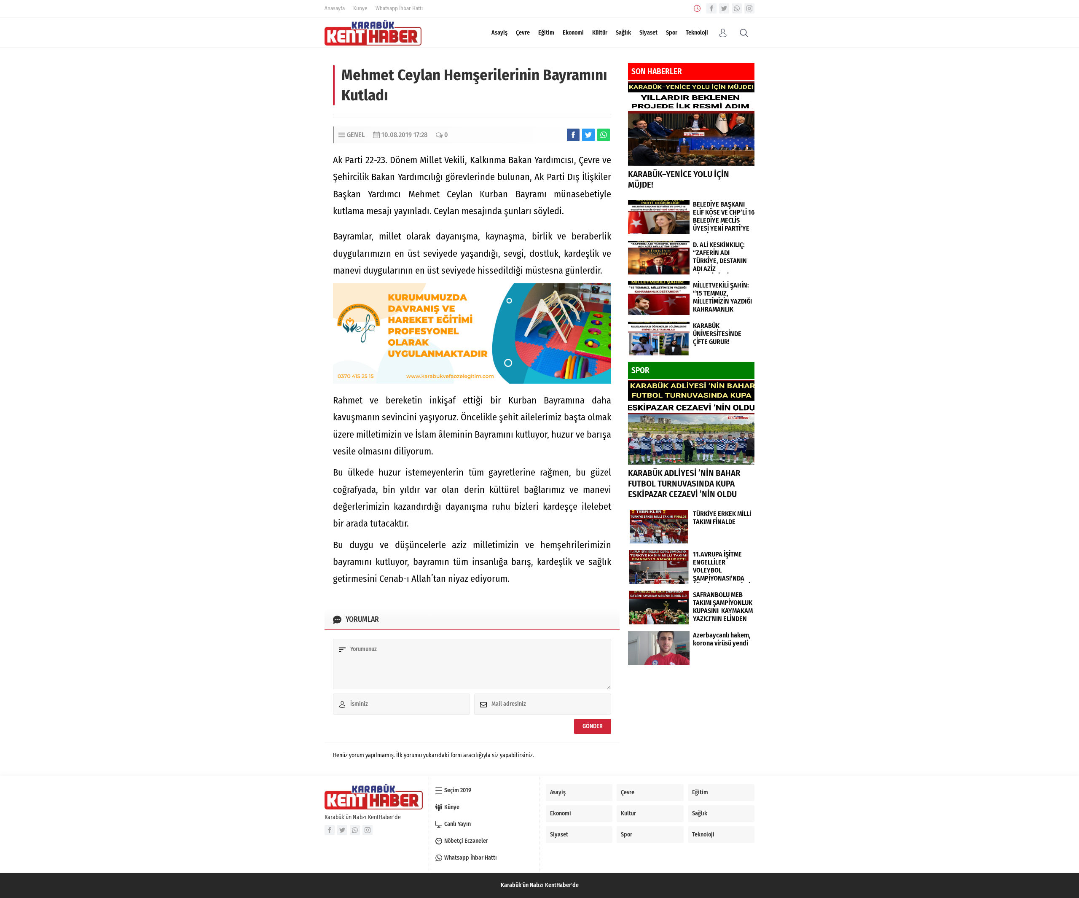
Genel (356, 135)
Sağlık (623, 32)
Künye (360, 8)
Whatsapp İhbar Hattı (399, 8)
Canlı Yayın (457, 824)
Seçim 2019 (457, 790)
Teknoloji (697, 32)
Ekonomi (573, 32)
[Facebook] (711, 8)
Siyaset (648, 32)
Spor (671, 32)
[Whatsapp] (737, 8)
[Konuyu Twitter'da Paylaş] (588, 135)
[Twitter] (724, 8)
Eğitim (546, 32)
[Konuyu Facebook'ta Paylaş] (573, 135)
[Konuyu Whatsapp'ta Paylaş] (603, 135)
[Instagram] (749, 8)
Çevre (523, 32)
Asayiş (499, 32)
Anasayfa (335, 8)
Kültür (599, 32)
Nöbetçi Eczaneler (466, 840)
